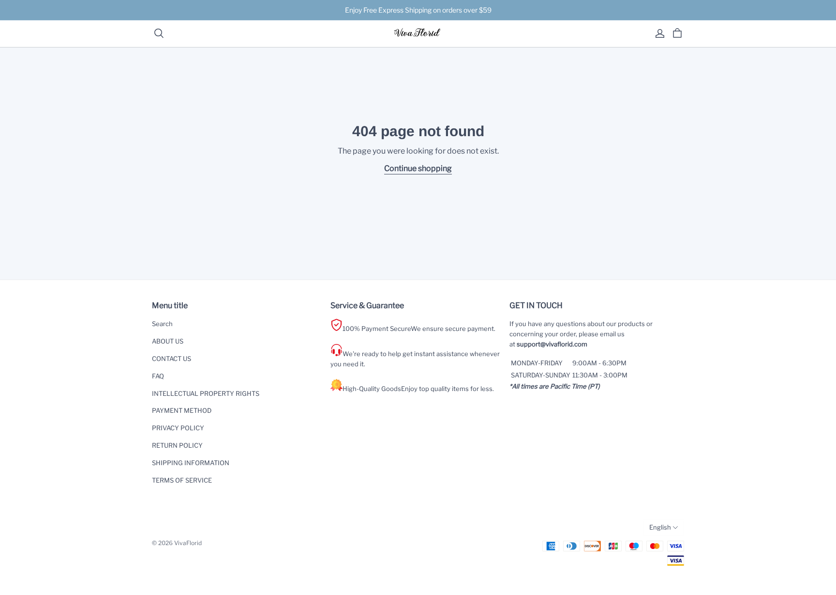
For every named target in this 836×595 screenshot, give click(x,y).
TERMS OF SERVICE (182, 480)
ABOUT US (167, 341)
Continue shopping (418, 168)
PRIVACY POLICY (178, 428)
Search (162, 324)
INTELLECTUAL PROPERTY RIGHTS (205, 393)
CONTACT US (171, 358)
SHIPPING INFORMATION (190, 463)
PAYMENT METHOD (181, 410)
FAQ (158, 376)
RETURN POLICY (177, 445)
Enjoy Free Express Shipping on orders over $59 (418, 10)
